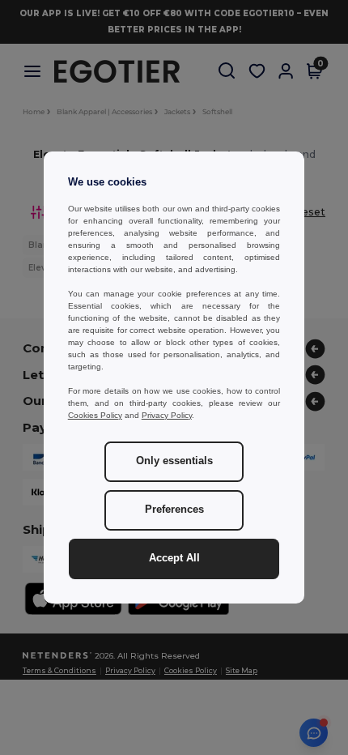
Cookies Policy (95, 415)
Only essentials (174, 461)
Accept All (174, 558)
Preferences (174, 509)
